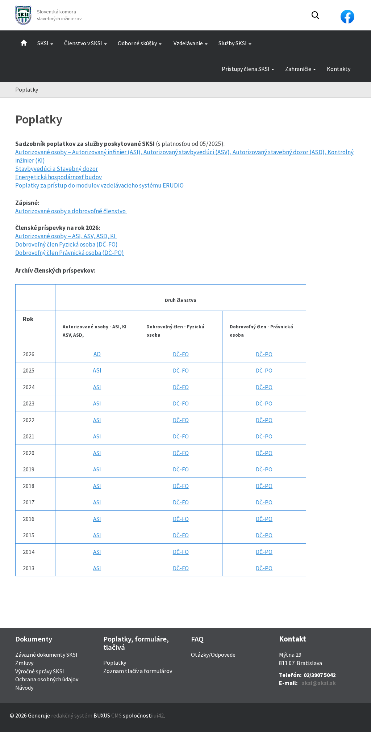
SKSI (43, 43)
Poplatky (114, 662)
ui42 (159, 715)
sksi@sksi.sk (319, 682)
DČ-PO (264, 354)
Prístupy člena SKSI (246, 68)
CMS (116, 715)
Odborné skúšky (137, 43)
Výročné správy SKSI (39, 671)
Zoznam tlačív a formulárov (137, 670)
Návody (24, 687)
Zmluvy (24, 662)
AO (97, 354)
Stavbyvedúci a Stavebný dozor (56, 169)
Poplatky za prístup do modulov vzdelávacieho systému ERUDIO (99, 185)
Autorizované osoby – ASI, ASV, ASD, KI (66, 236)
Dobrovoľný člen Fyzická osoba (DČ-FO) (66, 244)
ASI (97, 370)
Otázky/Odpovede (213, 654)
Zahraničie (298, 68)
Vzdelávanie (188, 43)
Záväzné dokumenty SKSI (46, 654)
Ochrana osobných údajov (46, 679)
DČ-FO (181, 354)
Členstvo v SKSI (83, 43)
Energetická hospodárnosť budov (58, 177)
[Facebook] (347, 16)
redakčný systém (71, 715)
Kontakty (338, 68)
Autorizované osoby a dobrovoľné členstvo (71, 211)
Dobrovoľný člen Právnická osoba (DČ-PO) (69, 253)
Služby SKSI (232, 43)
